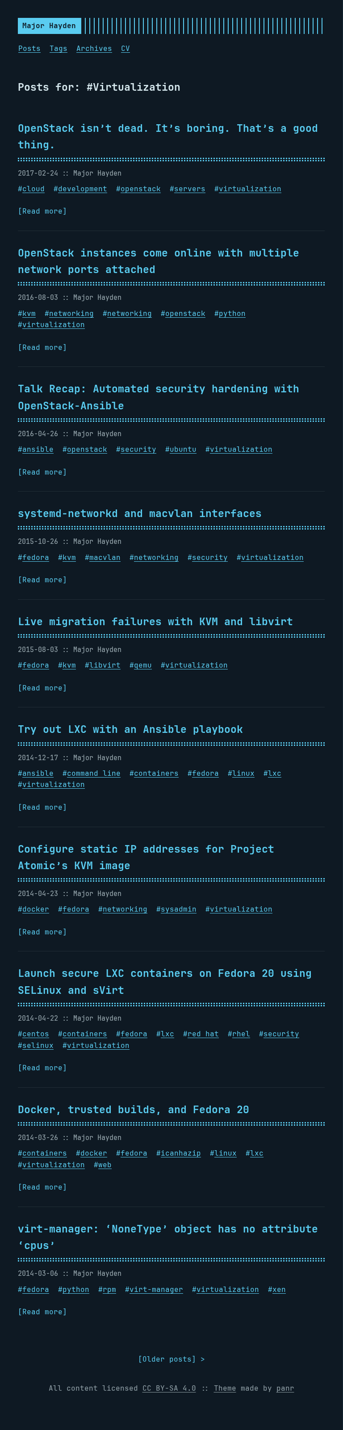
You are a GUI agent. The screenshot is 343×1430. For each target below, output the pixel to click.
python (232, 313)
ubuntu (183, 449)
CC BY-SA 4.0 (169, 1388)
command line (94, 773)
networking (71, 313)
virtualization (250, 188)
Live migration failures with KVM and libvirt (155, 621)
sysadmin (179, 909)
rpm (109, 1289)
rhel (241, 1034)
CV (125, 48)
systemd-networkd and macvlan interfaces (140, 513)
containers (156, 773)
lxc (274, 773)
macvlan (105, 557)
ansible (38, 449)
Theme (225, 1388)
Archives (94, 48)
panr (285, 1388)
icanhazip (181, 1153)
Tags (58, 48)
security (138, 449)
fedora (35, 557)
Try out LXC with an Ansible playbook (130, 729)
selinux (38, 1045)
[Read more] (42, 211)
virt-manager (156, 1289)
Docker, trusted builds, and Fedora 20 (133, 1109)
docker (35, 909)
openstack (141, 188)
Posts (29, 48)
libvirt (105, 665)
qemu (143, 665)
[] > (171, 1359)
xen (279, 1289)
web (105, 1164)
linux (243, 773)
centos (35, 1034)
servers (189, 188)
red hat (203, 1034)
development (82, 188)
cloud (33, 188)
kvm (29, 313)
